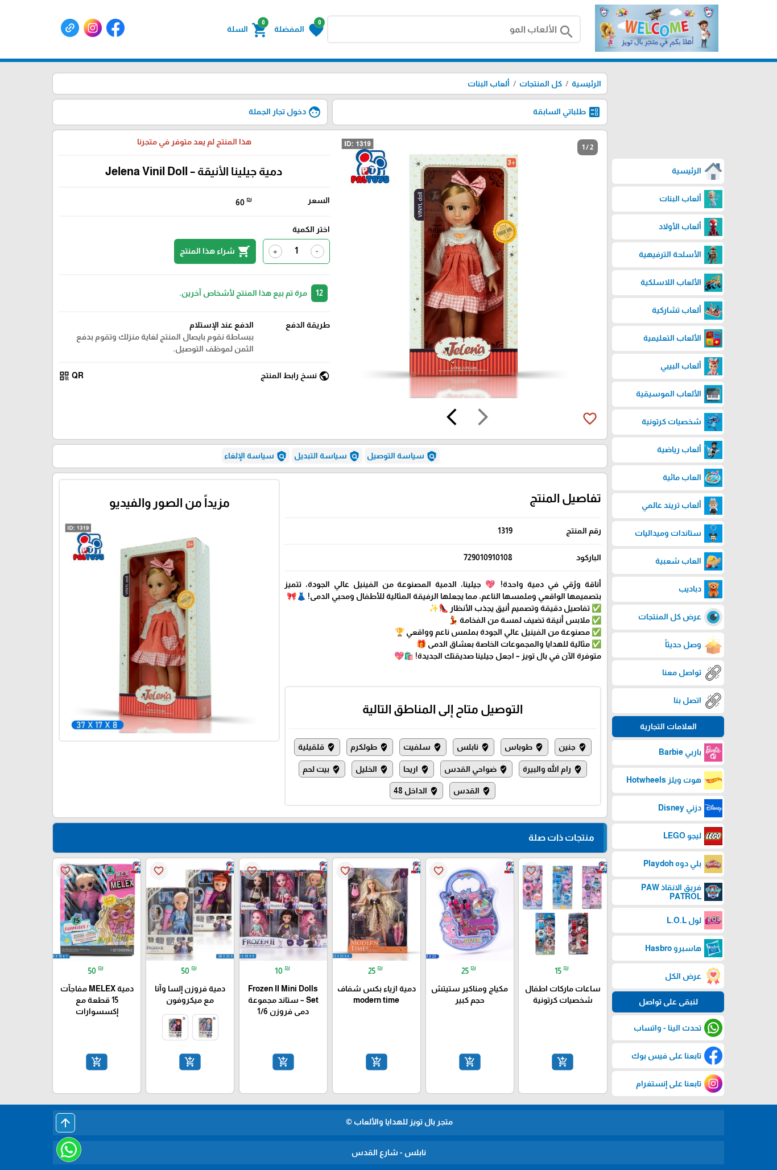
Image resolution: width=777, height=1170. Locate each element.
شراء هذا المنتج (215, 251)
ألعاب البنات (489, 83)
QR (71, 376)
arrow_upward (65, 1123)
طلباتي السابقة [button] (567, 112)
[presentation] (483, 419)
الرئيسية (586, 83)
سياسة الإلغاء (255, 456)
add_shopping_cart (562, 1062)
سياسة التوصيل (402, 456)
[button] (299, 29)
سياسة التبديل (327, 456)
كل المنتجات (540, 83)
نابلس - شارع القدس (389, 1152)
